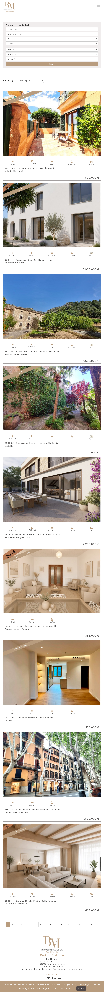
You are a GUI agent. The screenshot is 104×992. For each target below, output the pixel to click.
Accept (81, 988)
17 (91, 924)
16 (85, 924)
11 (57, 924)
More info (69, 988)
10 (51, 924)
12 (62, 924)
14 (73, 924)
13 (68, 924)
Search (52, 64)
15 (79, 924)
